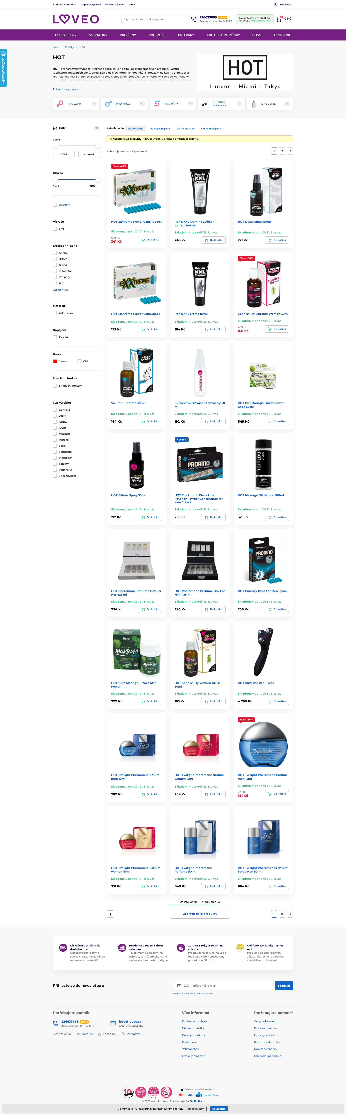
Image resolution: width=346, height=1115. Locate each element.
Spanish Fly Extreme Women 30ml (263, 314)
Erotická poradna (265, 1028)
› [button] (66, 89)
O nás (132, 4)
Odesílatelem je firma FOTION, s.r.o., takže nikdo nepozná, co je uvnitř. (87, 956)
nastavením (165, 1108)
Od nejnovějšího (211, 128)
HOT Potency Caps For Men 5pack (263, 591)
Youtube (87, 1033)
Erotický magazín (193, 1055)
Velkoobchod (190, 1048)
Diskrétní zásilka (115, 4)
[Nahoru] (110, 914)
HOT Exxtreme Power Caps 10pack (136, 221)
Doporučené (135, 128)
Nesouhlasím (196, 1108)
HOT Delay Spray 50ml (254, 221)
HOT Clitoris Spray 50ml (128, 495)
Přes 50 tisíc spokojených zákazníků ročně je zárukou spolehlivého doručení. (265, 956)
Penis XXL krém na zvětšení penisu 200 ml (195, 223)
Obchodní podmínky (268, 1055)
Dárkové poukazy (193, 1035)
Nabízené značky (265, 1048)
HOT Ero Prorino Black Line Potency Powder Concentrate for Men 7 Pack (199, 498)
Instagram (133, 1033)
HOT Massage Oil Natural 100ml (261, 495)
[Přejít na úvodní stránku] (76, 19)
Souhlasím (219, 1108)
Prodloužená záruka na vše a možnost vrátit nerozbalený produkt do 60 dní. (207, 956)
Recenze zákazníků (267, 1042)
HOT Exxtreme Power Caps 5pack (135, 314)
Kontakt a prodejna (64, 4)
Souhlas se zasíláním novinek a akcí (193, 993)
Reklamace (189, 1042)
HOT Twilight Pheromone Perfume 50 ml (193, 869)
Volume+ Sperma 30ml (128, 403)
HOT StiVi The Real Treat (256, 683)
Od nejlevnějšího (160, 128)
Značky (69, 47)
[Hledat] (126, 19)
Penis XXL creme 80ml (191, 314)
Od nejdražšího (186, 128)
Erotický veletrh (264, 1035)
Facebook (109, 1033)
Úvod (56, 47)
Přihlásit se (286, 4)
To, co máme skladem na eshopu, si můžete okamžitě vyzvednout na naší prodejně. (148, 956)
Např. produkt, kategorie (147, 19)
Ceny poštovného (265, 1021)
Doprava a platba (90, 4)
